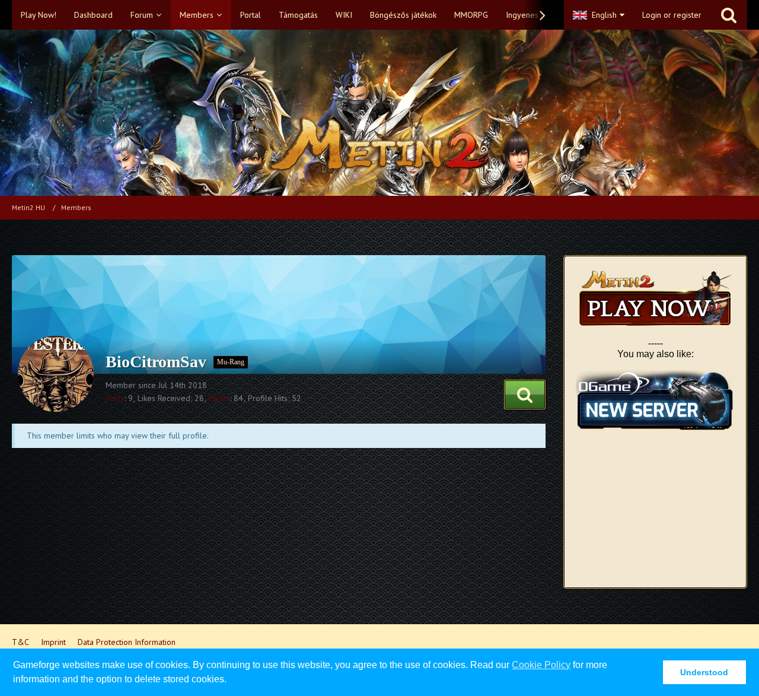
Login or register (671, 14)
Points (219, 398)
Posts (115, 398)
